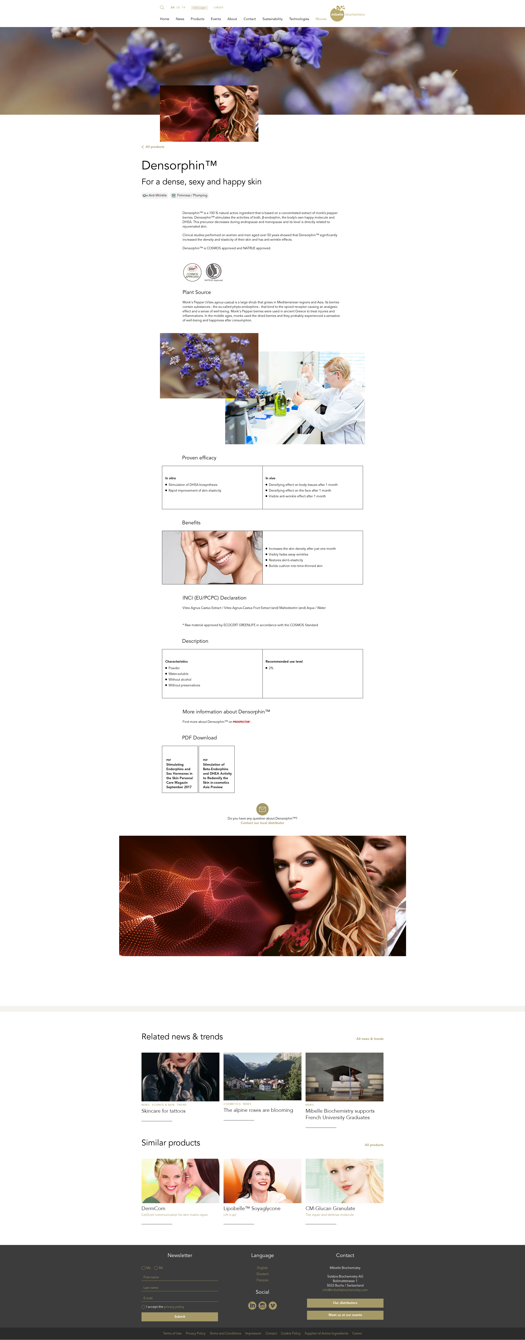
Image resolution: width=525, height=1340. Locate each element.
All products (155, 147)
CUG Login (199, 8)
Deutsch (263, 1274)
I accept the (165, 1307)
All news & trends (369, 1039)
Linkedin (252, 1305)
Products (197, 19)
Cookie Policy (291, 1333)
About (232, 19)
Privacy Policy (195, 1333)
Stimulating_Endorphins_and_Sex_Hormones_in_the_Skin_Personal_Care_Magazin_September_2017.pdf (180, 769)
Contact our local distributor (262, 823)
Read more (180, 1087)
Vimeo (273, 1305)
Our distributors (345, 1303)
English (262, 1268)
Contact (250, 19)
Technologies (299, 19)
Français (262, 1280)
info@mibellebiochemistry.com (345, 1290)
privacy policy (174, 1307)
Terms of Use (172, 1333)
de (178, 8)
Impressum (253, 1333)
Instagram (262, 1305)
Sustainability (272, 19)
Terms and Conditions (225, 1333)
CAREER (218, 8)
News (180, 19)
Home (164, 19)
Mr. (161, 1268)
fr (183, 8)
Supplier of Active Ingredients (326, 1333)
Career (357, 1333)
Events (216, 19)
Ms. (148, 1268)
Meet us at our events (345, 1315)
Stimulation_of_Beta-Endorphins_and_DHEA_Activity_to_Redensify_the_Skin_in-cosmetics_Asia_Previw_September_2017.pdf (216, 769)
